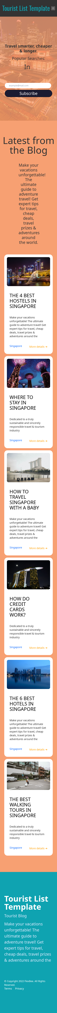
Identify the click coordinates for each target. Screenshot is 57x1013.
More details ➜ (38, 346)
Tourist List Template (26, 902)
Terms (8, 988)
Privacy (19, 988)
